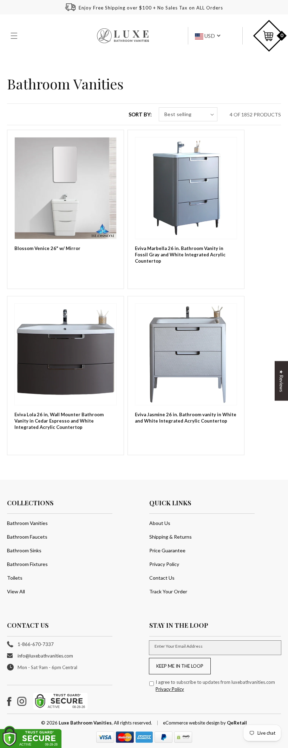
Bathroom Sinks (24, 550)
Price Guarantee (167, 550)
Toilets (14, 578)
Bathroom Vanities (27, 523)
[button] (14, 35)
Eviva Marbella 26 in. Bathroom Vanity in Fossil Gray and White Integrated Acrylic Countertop (180, 254)
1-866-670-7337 (36, 644)
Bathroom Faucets (27, 537)
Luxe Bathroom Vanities (85, 723)
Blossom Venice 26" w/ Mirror (47, 248)
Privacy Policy (164, 564)
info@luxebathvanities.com (45, 656)
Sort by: (140, 114)
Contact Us (162, 578)
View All (16, 591)
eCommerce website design (192, 723)
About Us (159, 523)
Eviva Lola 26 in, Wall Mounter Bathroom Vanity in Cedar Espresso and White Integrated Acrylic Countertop (59, 421)
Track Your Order (168, 591)
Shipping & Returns (170, 537)
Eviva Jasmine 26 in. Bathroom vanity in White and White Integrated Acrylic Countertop (185, 418)
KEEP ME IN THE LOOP (179, 666)
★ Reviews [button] (281, 381)
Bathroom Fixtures (27, 564)
